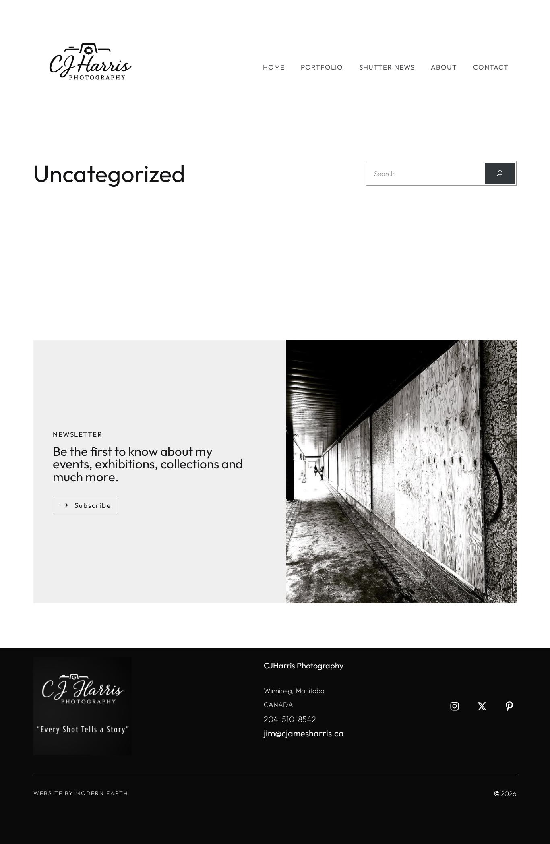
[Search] (500, 173)
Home (274, 67)
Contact (491, 67)
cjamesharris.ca (312, 733)
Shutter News (387, 67)
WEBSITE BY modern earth (80, 793)
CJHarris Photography (303, 665)
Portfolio (322, 67)
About (444, 67)
